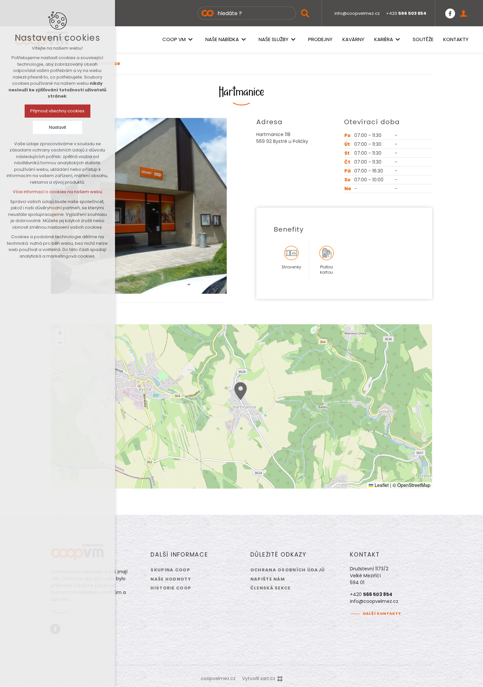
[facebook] (450, 13)
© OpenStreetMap (411, 485)
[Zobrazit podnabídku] (191, 39)
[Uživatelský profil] (463, 13)
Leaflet (381, 485)
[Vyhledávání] (246, 13)
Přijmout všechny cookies (58, 111)
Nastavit (57, 127)
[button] (240, 391)
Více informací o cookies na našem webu (57, 192)
